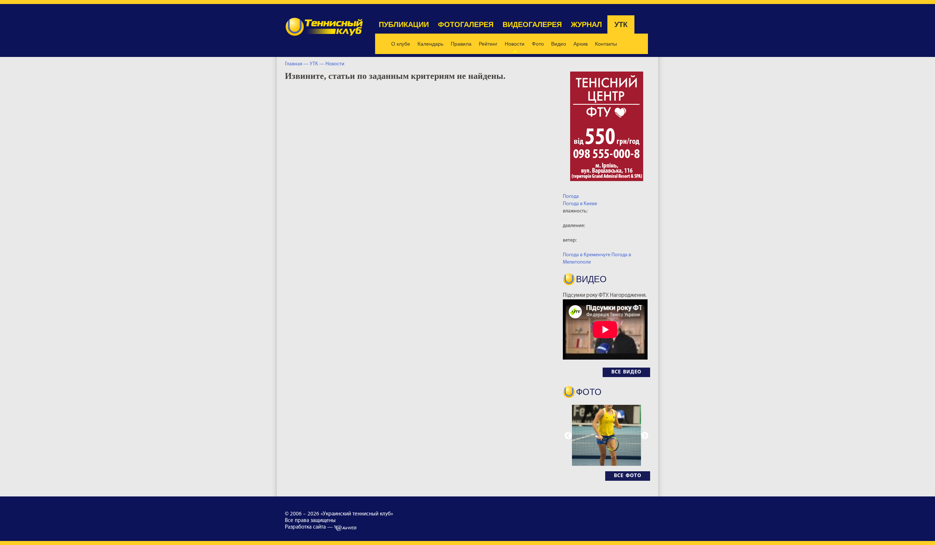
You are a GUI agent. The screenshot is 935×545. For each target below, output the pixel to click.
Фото (538, 44)
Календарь (430, 44)
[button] (644, 435)
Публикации (404, 24)
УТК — (317, 64)
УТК (620, 24)
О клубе (400, 44)
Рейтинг (488, 44)
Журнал (586, 24)
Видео (558, 44)
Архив (580, 44)
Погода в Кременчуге (586, 255)
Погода (571, 196)
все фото (627, 476)
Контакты (606, 44)
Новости (514, 44)
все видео (626, 372)
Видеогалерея (532, 24)
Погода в (580, 204)
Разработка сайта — (309, 527)
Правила (461, 44)
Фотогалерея (465, 24)
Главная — (297, 64)
